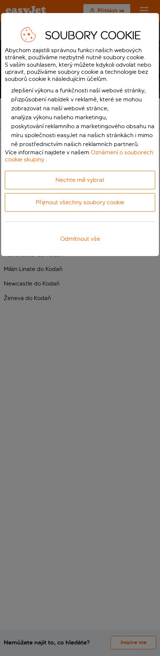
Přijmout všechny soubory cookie (80, 202)
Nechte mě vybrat (80, 179)
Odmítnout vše (80, 238)
